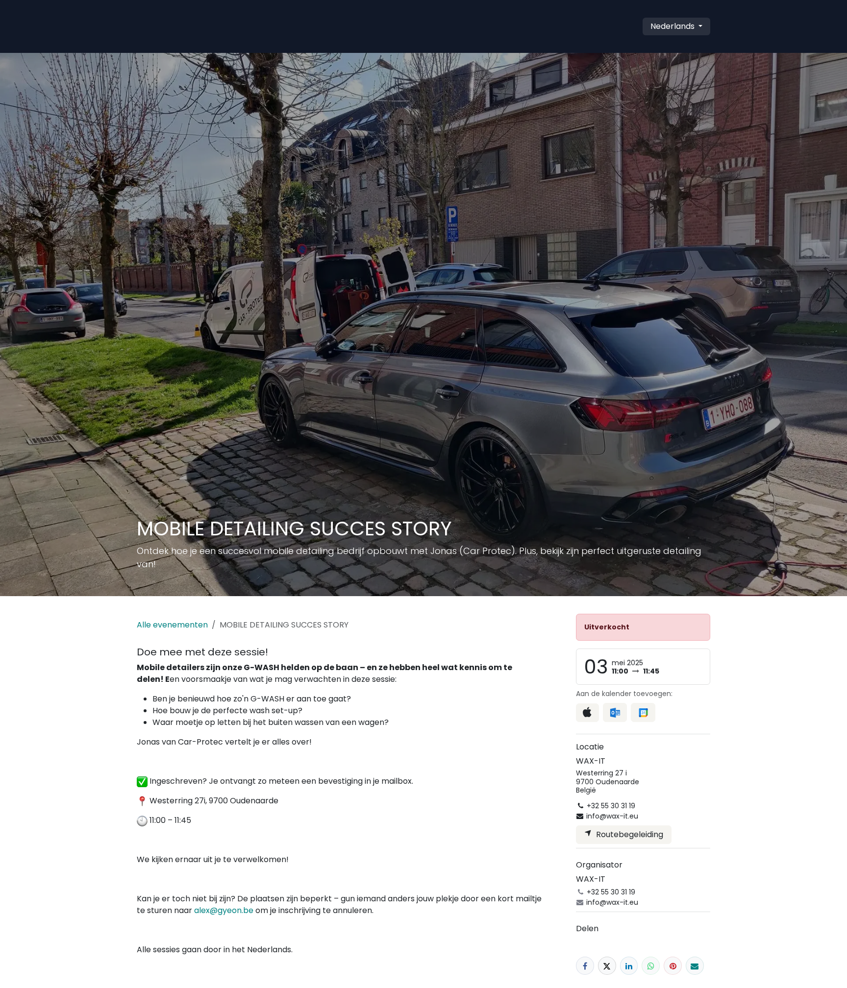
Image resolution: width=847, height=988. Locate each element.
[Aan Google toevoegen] (643, 712)
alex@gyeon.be (223, 910)
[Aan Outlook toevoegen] (615, 712)
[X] (607, 966)
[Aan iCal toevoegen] (587, 712)
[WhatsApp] (651, 966)
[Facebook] (585, 966)
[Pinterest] (673, 966)
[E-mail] (695, 966)
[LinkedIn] (629, 966)
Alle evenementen (172, 624)
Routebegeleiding (627, 834)
